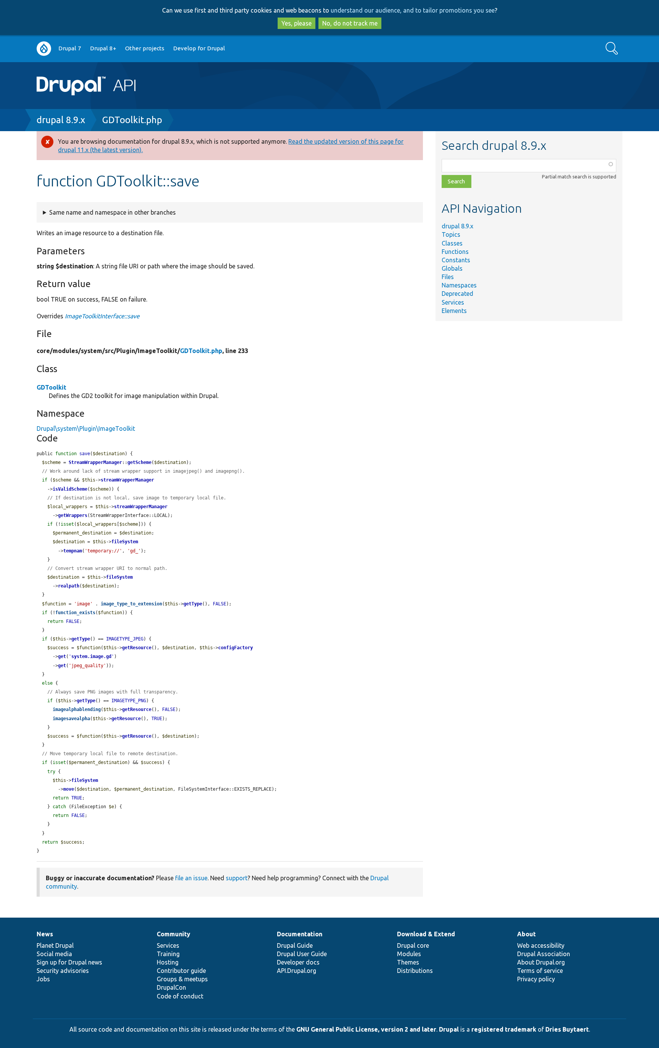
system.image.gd (91, 656)
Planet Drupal (55, 945)
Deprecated (457, 293)
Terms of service (540, 970)
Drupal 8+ (103, 48)
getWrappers (72, 515)
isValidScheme (70, 489)
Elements (454, 310)
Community (173, 934)
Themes (408, 962)
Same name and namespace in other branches (112, 212)
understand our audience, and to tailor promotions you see (413, 10)
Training (168, 953)
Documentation (299, 934)
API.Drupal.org (296, 970)
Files (448, 276)
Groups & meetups (182, 979)
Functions (455, 251)
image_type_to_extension (131, 604)
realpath (68, 586)
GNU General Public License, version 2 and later (366, 1029)
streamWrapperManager (127, 480)
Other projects (144, 48)
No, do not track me (350, 23)
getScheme (139, 462)
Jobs (43, 979)
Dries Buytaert (567, 1029)
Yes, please (296, 23)
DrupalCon (171, 987)
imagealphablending (77, 709)
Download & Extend (426, 934)
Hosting (167, 962)
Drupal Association (543, 953)
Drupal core (413, 945)
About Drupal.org (541, 962)
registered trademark (503, 1029)
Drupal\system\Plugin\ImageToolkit (86, 428)
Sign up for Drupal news (69, 962)
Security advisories (63, 970)
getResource (136, 647)
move (68, 789)
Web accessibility (540, 945)
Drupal (449, 1029)
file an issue (191, 878)
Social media (54, 953)
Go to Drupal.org (44, 48)
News (45, 934)
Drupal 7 (69, 48)
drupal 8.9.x (61, 120)
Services (453, 302)
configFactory (235, 647)
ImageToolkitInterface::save (102, 316)
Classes (452, 243)
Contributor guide (181, 970)
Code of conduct (180, 996)
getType (192, 604)
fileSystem (124, 541)
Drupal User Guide (302, 953)
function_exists (75, 612)
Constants (456, 260)
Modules (409, 953)
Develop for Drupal (199, 48)
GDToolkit (51, 387)
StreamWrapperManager (95, 462)
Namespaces (459, 285)
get (62, 656)
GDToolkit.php (132, 120)
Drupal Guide (295, 945)
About (526, 934)
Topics (451, 234)
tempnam (72, 551)
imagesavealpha (71, 718)
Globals (452, 268)
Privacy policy (536, 979)
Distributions (415, 970)
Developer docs (298, 962)
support (237, 878)
